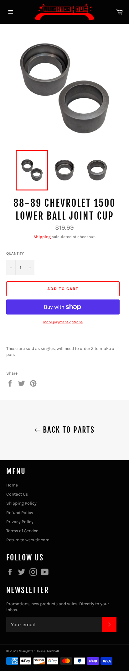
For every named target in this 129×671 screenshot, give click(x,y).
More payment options (63, 322)
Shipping (42, 236)
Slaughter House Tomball (39, 651)
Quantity (15, 253)
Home (12, 485)
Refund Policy (19, 512)
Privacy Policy (20, 521)
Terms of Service (22, 530)
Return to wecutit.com (27, 540)
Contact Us (17, 494)
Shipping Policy (21, 503)
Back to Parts (68, 429)
